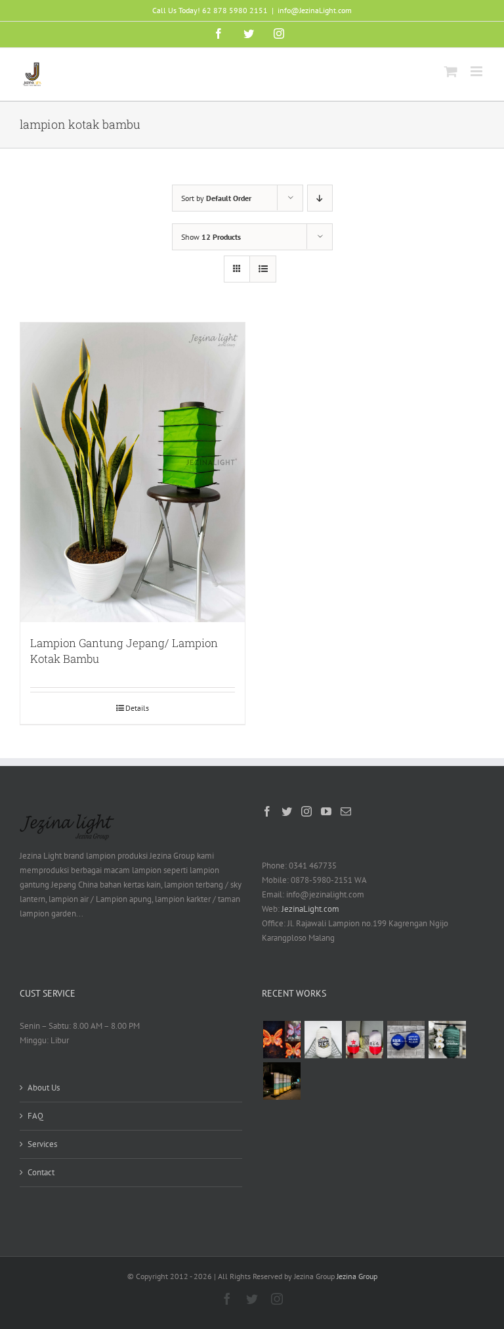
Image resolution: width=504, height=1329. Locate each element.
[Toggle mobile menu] (477, 71)
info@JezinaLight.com (315, 10)
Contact (41, 1172)
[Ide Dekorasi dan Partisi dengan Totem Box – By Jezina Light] (281, 1081)
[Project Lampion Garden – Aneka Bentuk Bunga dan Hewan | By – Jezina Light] (281, 1039)
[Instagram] (306, 811)
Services (42, 1144)
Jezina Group (357, 1276)
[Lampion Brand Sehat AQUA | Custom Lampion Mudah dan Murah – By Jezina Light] (405, 1039)
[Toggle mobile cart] (450, 71)
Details (137, 708)
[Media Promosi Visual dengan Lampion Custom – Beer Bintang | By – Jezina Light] (364, 1039)
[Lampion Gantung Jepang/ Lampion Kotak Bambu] (132, 472)
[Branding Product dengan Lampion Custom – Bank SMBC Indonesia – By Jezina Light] (447, 1039)
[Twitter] (287, 811)
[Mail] (346, 811)
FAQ (35, 1115)
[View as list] (263, 269)
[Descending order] (320, 198)
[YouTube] (326, 811)
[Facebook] (267, 811)
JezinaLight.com (310, 908)
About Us (44, 1087)
